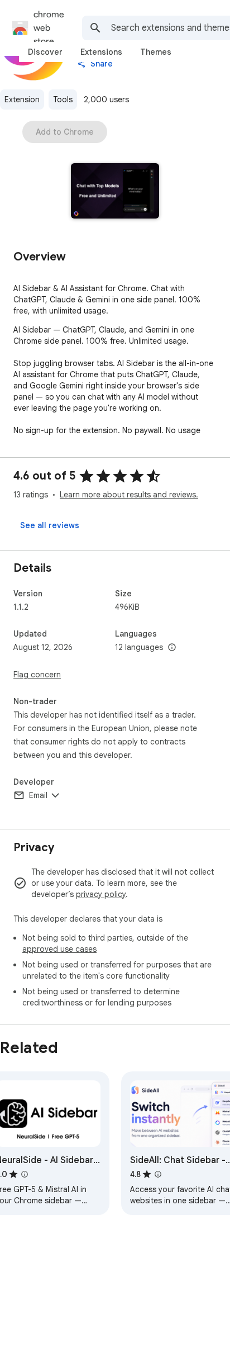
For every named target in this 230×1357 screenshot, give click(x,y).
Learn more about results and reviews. (129, 495)
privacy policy (101, 894)
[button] (115, 192)
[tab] (45, 52)
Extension (22, 99)
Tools (63, 99)
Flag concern (37, 675)
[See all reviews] (49, 525)
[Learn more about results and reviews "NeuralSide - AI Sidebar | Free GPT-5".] (24, 1174)
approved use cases (59, 949)
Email (38, 795)
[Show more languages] (172, 647)
